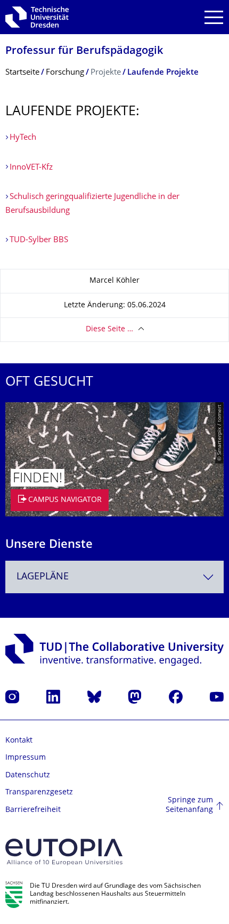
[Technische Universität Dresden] (37, 17)
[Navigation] (214, 17)
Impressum (25, 757)
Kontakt (18, 740)
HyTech (23, 138)
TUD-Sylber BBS (39, 240)
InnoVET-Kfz (31, 168)
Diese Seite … (109, 329)
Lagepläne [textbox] (43, 577)
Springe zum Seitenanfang (189, 805)
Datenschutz (27, 775)
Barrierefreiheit (33, 810)
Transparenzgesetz (39, 792)
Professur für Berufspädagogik (84, 51)
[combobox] (114, 577)
